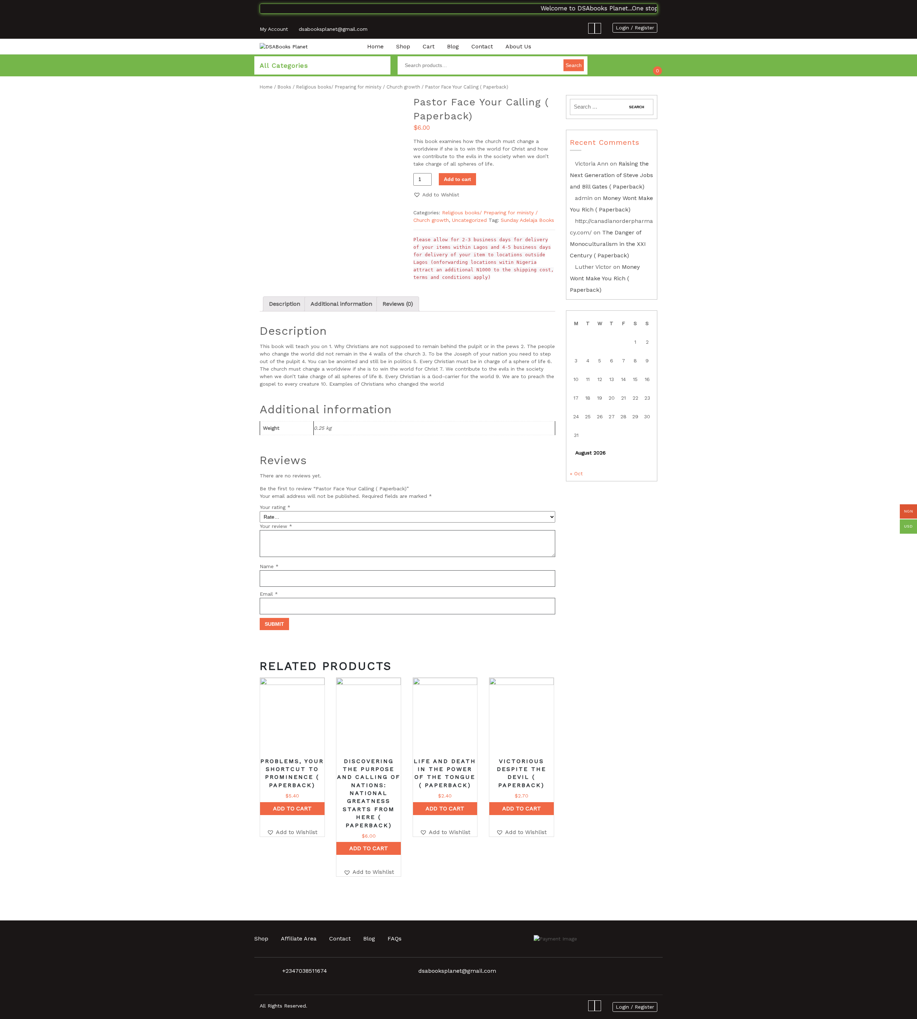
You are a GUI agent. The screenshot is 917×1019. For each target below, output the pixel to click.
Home (375, 46)
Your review (276, 526)
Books (284, 87)
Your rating (275, 507)
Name (269, 566)
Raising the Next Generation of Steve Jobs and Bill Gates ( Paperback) (611, 175)
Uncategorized (469, 220)
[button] (436, 195)
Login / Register (635, 27)
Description (284, 303)
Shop (403, 46)
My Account (274, 29)
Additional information (341, 303)
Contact (482, 46)
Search (574, 65)
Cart (429, 46)
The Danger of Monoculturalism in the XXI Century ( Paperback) (608, 244)
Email (269, 594)
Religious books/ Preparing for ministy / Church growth (358, 87)
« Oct (576, 473)
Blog (453, 46)
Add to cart (457, 179)
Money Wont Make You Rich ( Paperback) (605, 278)
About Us (518, 46)
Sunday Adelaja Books (527, 220)
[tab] (284, 303)
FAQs (395, 938)
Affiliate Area (299, 938)
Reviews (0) (398, 303)
